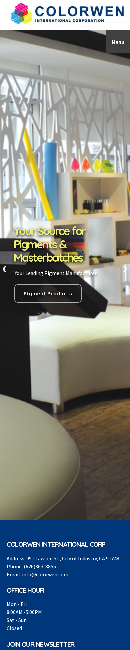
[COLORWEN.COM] (68, 13)
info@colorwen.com (45, 574)
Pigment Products (48, 293)
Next (125, 268)
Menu (118, 42)
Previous (5, 268)
